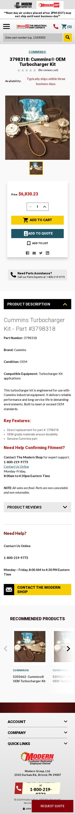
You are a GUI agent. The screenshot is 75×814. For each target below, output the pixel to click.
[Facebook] (27, 253)
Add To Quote (40, 233)
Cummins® (21, 670)
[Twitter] (40, 253)
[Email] (34, 253)
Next (68, 649)
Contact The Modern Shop (38, 589)
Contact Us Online (16, 466)
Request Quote (52, 806)
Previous (6, 649)
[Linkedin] (47, 253)
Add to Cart (41, 220)
